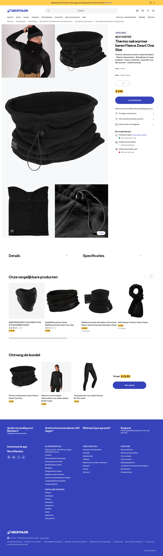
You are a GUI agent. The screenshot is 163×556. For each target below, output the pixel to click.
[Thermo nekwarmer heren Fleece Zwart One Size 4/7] (28, 211)
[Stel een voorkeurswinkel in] (137, 10)
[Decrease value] (118, 83)
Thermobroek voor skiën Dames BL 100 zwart (88, 396)
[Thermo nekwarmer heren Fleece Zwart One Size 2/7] (28, 51)
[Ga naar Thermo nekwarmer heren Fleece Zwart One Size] (24, 377)
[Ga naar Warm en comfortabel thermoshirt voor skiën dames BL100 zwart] (56, 377)
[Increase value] (128, 83)
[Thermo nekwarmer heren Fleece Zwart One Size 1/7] (81, 51)
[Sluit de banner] (154, 2)
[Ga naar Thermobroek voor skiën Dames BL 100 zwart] (89, 377)
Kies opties (130, 385)
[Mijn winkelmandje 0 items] (153, 10)
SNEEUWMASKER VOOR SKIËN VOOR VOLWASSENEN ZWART (25, 323)
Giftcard (151, 17)
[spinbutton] (123, 83)
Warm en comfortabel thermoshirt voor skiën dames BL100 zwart (54, 398)
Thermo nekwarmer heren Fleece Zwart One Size (23, 396)
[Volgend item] (151, 276)
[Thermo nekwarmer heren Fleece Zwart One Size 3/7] (55, 131)
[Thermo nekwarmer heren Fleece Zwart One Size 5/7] (81, 211)
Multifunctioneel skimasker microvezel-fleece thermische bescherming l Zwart (99, 323)
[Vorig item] (145, 276)
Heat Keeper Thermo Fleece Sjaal (133, 322)
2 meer (101, 233)
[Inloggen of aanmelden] (148, 10)
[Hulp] (142, 10)
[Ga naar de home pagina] (17, 10)
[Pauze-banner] (150, 2)
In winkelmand (134, 100)
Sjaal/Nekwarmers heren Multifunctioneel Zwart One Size (59, 323)
